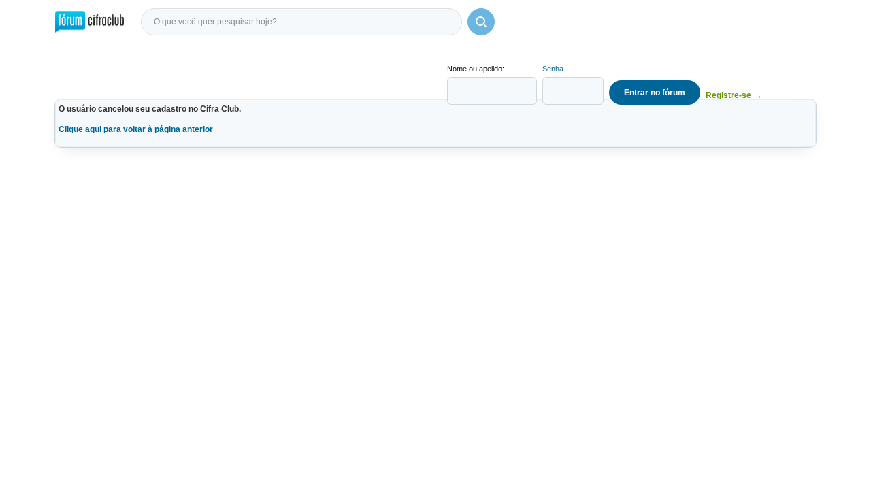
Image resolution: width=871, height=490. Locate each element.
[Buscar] (481, 21)
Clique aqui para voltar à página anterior (136, 129)
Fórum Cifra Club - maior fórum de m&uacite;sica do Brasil (89, 22)
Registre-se (734, 95)
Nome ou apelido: (475, 69)
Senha (552, 69)
